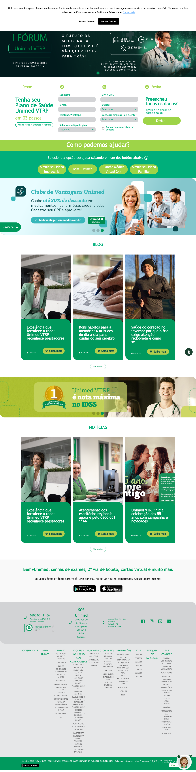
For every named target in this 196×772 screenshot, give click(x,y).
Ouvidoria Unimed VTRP (167, 680)
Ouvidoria (9, 227)
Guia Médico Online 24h (94, 655)
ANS (61, 717)
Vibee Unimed (61, 681)
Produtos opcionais (78, 693)
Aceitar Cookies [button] (108, 21)
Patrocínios (166, 707)
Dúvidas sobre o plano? (78, 698)
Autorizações (94, 660)
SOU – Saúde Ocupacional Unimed (78, 680)
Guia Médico (94, 650)
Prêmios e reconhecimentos (61, 694)
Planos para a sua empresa (78, 666)
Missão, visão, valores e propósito (60, 656)
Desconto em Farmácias (78, 750)
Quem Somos (61, 662)
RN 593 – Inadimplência (166, 686)
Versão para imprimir (94, 664)
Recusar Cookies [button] (87, 21)
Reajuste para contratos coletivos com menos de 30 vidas (123, 668)
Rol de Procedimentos (123, 677)
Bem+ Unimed (45, 652)
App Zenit (108, 670)
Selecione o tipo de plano (74, 125)
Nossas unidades (166, 702)
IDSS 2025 (138, 654)
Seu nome (65, 95)
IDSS (138, 650)
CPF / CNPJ (108, 95)
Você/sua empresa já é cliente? (119, 115)
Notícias (123, 691)
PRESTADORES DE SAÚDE (167, 723)
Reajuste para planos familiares (78, 738)
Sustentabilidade (61, 699)
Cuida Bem (108, 650)
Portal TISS (166, 733)
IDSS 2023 (138, 662)
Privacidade (144, 761)
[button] (98, 73)
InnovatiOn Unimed (61, 676)
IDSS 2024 (138, 658)
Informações (123, 650)
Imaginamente (78, 724)
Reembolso (166, 676)
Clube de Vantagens (78, 745)
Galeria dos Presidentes (61, 688)
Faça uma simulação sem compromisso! (78, 656)
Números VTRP (78, 733)
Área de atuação (60, 684)
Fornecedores (166, 711)
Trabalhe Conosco (166, 697)
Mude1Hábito (108, 674)
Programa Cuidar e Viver (61, 708)
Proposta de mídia (166, 728)
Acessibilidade (29, 650)
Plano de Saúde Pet (78, 687)
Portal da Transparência (61, 703)
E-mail (63, 105)
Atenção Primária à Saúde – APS (108, 656)
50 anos (61, 666)
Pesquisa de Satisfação (152, 654)
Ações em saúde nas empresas (108, 684)
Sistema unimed (61, 713)
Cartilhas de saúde (123, 682)
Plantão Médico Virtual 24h (78, 728)
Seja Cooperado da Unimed (166, 716)
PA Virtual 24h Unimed (166, 691)
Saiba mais (55, 350)
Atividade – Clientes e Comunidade (108, 664)
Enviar (160, 121)
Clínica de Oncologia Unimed (78, 717)
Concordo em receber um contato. (120, 128)
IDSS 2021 (138, 669)
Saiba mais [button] (129, 12)
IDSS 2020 (138, 673)
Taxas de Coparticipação (123, 658)
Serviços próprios (78, 711)
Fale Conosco (166, 652)
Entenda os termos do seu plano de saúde (78, 704)
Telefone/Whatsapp (70, 115)
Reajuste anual (123, 654)
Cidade (106, 105)
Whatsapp (166, 658)
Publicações (123, 687)
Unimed (61, 650)
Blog (123, 695)
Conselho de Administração (61, 670)
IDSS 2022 (138, 665)
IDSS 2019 (138, 676)
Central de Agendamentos (166, 668)
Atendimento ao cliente (166, 662)
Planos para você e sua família (78, 672)
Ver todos (98, 366)
